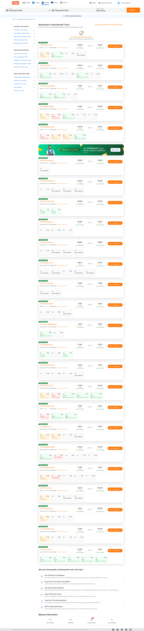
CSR (87, 629)
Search (132, 10)
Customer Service (68, 629)
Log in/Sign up (126, 3)
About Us (75, 629)
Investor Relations (82, 629)
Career (62, 629)
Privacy (52, 629)
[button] (123, 3)
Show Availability (114, 46)
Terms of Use (57, 629)
